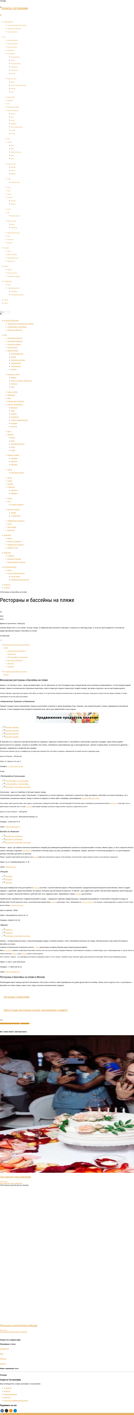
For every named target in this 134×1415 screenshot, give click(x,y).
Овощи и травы (11, 163)
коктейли (85, 798)
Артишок (13, 167)
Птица (8, 190)
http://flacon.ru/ (10, 867)
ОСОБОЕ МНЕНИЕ (8, 21)
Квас (12, 148)
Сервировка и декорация (14, 28)
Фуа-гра (13, 133)
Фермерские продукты (13, 232)
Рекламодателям (10, 1394)
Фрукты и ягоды (11, 221)
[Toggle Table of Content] (1, 640)
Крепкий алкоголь (16, 152)
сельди (84, 902)
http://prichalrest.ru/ (13, 972)
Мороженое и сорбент (13, 107)
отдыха (36, 888)
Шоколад (9, 242)
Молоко (3, 1364)
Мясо (8, 138)
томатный (90, 902)
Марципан (10, 100)
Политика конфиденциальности (16, 1401)
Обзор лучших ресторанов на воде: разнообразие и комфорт (36, 1010)
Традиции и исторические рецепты (16, 25)
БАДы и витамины (12, 254)
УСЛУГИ (6, 303)
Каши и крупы (11, 97)
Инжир (12, 224)
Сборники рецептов (12, 43)
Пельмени (13, 123)
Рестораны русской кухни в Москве (18, 1325)
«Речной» (10, 663)
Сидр (12, 158)
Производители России (17, 294)
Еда (5, 37)
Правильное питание (13, 257)
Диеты (9, 251)
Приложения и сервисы (13, 276)
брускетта (113, 803)
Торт (12, 92)
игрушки (78, 894)
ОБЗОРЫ (6, 266)
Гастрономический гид (13, 288)
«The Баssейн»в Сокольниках (17, 657)
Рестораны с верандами (16, 996)
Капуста (13, 170)
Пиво (12, 155)
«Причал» (10, 666)
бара (35, 857)
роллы (24, 953)
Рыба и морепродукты (17, 127)
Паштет (13, 120)
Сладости (9, 197)
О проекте (7, 1388)
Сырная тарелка (15, 215)
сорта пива (95, 798)
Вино (12, 145)
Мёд (8, 103)
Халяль (13, 73)
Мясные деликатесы (13, 110)
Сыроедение (14, 66)
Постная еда (14, 70)
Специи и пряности (12, 31)
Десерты (13, 200)
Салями (13, 130)
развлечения (25, 1023)
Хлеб (8, 236)
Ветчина (13, 113)
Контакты (7, 1397)
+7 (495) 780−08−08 (15, 766)
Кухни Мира (14, 291)
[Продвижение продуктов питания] (67, 722)
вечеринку (27, 851)
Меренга (13, 204)
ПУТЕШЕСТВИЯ (8, 281)
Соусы (9, 209)
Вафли (12, 82)
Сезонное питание (16, 63)
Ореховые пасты (15, 182)
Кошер (12, 60)
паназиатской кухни (16, 905)
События (9, 269)
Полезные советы (12, 47)
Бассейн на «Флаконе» (15, 660)
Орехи (9, 179)
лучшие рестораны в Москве (10, 1023)
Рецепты (6, 299)
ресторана (8, 950)
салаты (28, 806)
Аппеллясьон (10, 50)
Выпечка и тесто (11, 78)
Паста (8, 187)
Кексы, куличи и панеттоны (18, 85)
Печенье (13, 88)
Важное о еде (11, 261)
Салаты (9, 194)
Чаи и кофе (10, 239)
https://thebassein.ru (12, 827)
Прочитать (3, 1181)
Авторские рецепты (12, 40)
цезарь (53, 902)
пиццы (14, 953)
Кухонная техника (12, 273)
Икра (12, 117)
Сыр (8, 212)
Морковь (13, 173)
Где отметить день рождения (15, 1176)
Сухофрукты (14, 227)
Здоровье (6, 247)
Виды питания (11, 53)
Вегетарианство (15, 57)
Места (9, 284)
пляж (37, 947)
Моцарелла (4, 1349)
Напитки (9, 142)
